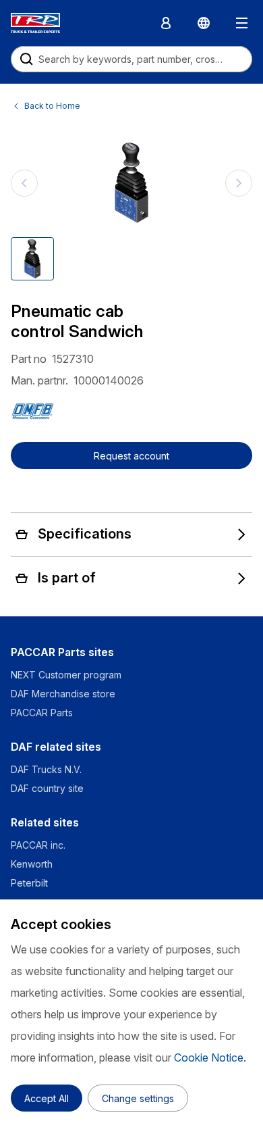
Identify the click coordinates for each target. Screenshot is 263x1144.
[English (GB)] (203, 23)
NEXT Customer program (66, 674)
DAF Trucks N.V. (46, 769)
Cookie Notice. (210, 1057)
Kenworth (32, 864)
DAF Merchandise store (63, 693)
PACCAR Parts (42, 712)
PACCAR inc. (38, 845)
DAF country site (47, 788)
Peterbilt (29, 883)
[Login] (166, 23)
